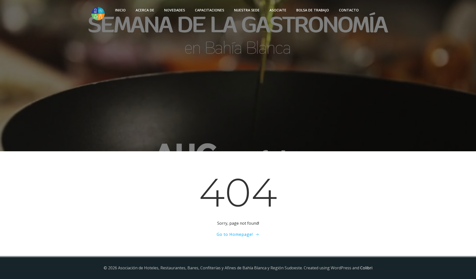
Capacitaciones (209, 10)
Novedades (174, 10)
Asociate (277, 10)
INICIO (120, 10)
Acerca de (145, 10)
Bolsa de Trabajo (312, 10)
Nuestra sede (247, 10)
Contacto (349, 10)
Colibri (366, 268)
